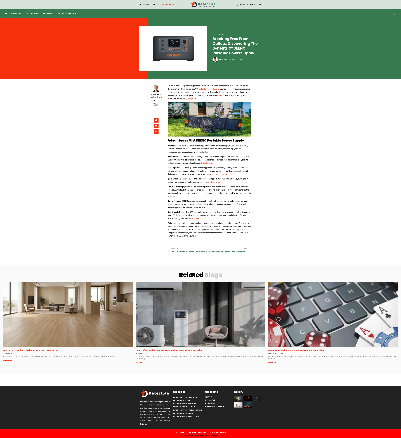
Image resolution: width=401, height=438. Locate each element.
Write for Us (210, 403)
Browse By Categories (68, 14)
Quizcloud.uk (207, 163)
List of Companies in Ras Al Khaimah (187, 416)
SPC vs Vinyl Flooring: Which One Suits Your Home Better (30, 350)
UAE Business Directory (214, 406)
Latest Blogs (48, 14)
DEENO (220, 95)
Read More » (7, 360)
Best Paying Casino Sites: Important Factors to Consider (296, 350)
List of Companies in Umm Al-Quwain (187, 410)
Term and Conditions (197, 432)
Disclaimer (179, 432)
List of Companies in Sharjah (184, 404)
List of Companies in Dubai (183, 400)
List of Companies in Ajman (184, 407)
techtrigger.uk (221, 174)
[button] (394, 13)
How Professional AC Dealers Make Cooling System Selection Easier (169, 350)
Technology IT (218, 35)
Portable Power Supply (208, 89)
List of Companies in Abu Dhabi (185, 397)
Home (5, 14)
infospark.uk (194, 218)
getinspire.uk (191, 98)
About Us (209, 397)
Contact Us (210, 400)
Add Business (32, 14)
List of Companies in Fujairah (185, 413)
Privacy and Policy (218, 432)
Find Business (17, 14)
